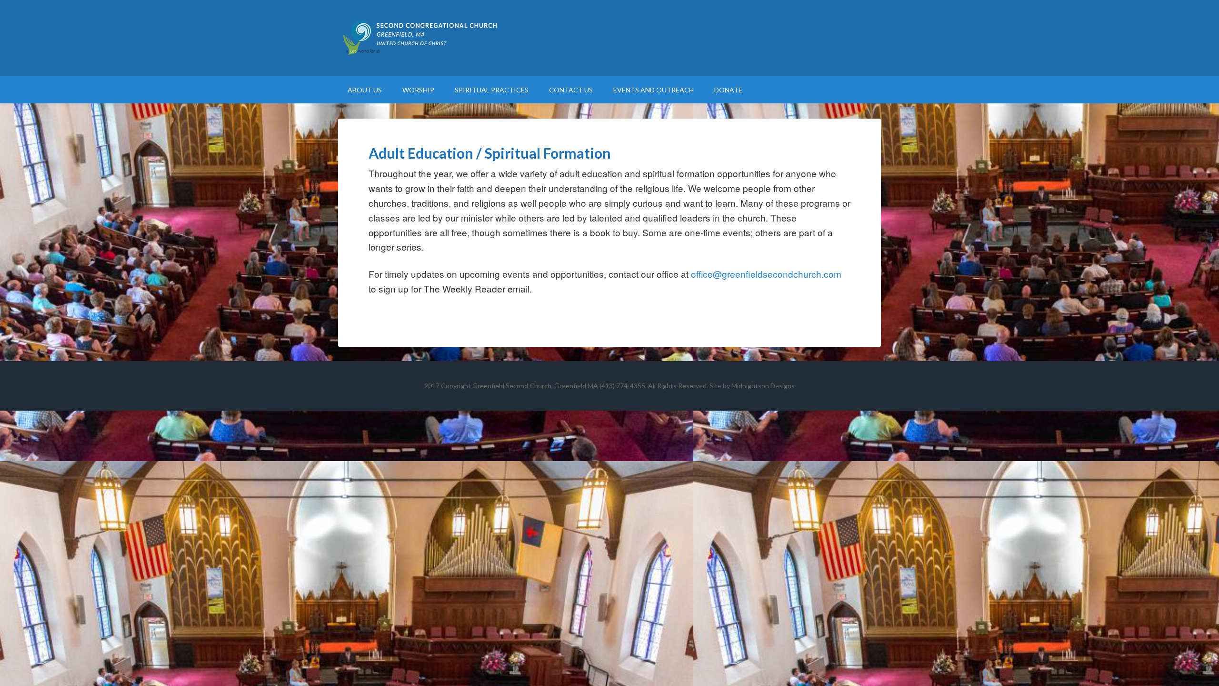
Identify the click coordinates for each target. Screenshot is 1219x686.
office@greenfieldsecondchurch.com (766, 273)
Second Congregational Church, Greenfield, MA (609, 38)
